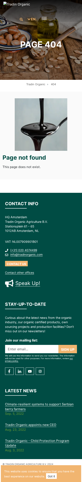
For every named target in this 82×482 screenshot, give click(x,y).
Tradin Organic (35, 84)
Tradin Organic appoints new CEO (30, 425)
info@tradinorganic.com (26, 254)
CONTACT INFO (21, 203)
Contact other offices (19, 272)
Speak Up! (27, 283)
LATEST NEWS (21, 390)
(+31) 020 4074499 (23, 250)
